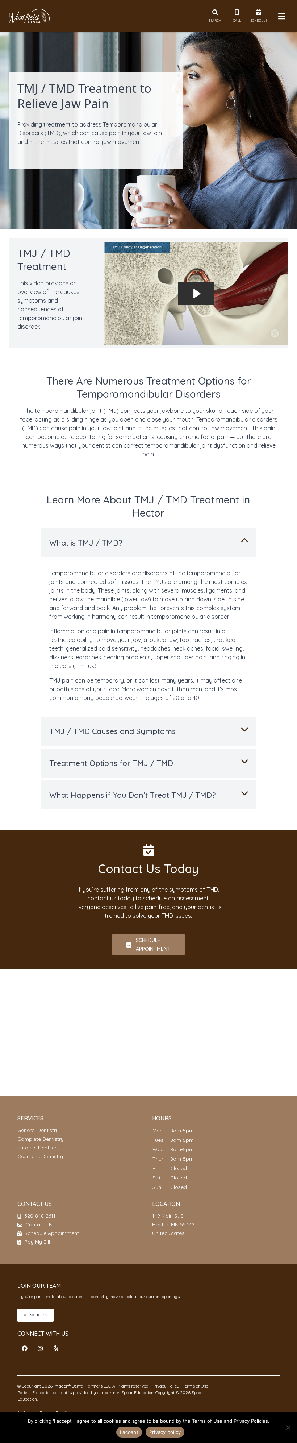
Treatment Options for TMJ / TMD (111, 763)
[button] (24, 1348)
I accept (129, 1432)
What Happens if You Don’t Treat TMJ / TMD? (132, 795)
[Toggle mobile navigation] (280, 16)
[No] (288, 1427)
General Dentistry (38, 1130)
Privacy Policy (165, 1386)
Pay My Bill (36, 1242)
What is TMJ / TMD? (85, 542)
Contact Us (39, 1224)
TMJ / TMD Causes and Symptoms (112, 731)
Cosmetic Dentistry (40, 1156)
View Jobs (35, 1315)
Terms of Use (194, 1386)
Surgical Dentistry (38, 1147)
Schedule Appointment (51, 1233)
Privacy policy (165, 1432)
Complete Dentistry (40, 1139)
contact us (101, 898)
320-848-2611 (39, 1215)
